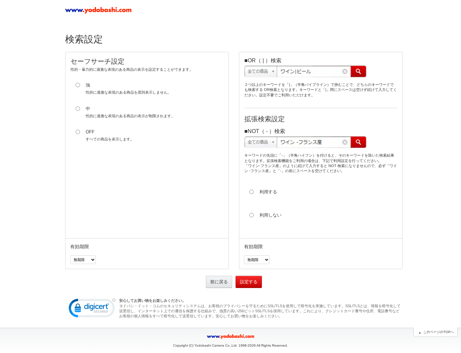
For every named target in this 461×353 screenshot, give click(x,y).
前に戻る (219, 281)
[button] (92, 309)
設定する (248, 281)
